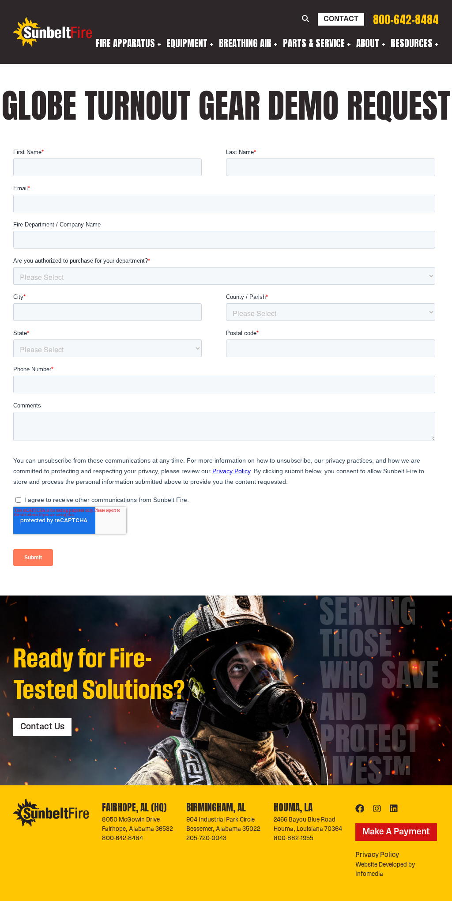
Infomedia (369, 874)
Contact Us (42, 727)
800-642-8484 (406, 19)
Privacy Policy (377, 855)
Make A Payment (396, 832)
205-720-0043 (206, 838)
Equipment (186, 43)
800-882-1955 (293, 838)
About (367, 43)
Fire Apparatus (125, 43)
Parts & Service (314, 43)
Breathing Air (245, 43)
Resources (412, 43)
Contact (341, 19)
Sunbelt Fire (52, 32)
